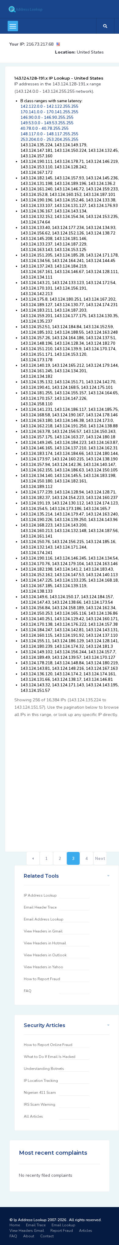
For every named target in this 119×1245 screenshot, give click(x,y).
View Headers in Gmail (43, 931)
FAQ (27, 990)
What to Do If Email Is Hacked (49, 1056)
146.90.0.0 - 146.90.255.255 (47, 117)
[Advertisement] (59, 781)
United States (90, 52)
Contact (47, 1236)
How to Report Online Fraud (48, 1044)
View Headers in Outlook (45, 955)
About (28, 1236)
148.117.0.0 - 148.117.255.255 (49, 134)
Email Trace (35, 1225)
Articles (85, 1230)
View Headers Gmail (26, 1230)
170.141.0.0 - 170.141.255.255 (49, 112)
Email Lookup (63, 1225)
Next (100, 858)
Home (14, 1225)
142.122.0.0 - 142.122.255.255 (49, 106)
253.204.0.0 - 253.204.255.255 (49, 139)
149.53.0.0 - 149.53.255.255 (47, 123)
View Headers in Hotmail (45, 943)
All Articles (33, 1116)
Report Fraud (61, 1230)
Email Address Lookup (43, 919)
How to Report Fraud (42, 979)
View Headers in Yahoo (43, 967)
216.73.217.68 (39, 44)
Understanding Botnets (44, 1068)
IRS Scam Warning (39, 1104)
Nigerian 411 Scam (40, 1092)
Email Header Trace (40, 907)
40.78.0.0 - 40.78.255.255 (44, 128)
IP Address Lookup (40, 895)
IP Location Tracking (41, 1080)
